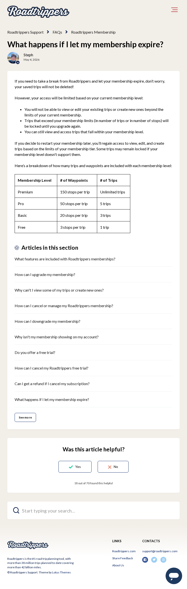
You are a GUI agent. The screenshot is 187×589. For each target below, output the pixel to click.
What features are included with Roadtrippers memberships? (65, 258)
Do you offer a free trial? (35, 352)
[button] (174, 10)
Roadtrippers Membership (93, 32)
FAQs (57, 32)
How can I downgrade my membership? (47, 321)
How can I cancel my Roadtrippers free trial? (51, 368)
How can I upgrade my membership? (45, 274)
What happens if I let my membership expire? (52, 399)
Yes (78, 467)
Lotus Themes (61, 572)
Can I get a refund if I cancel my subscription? (52, 383)
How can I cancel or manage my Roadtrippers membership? (64, 305)
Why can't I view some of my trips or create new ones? (59, 290)
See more (25, 417)
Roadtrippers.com (124, 551)
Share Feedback (122, 558)
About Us (118, 565)
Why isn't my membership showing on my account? (57, 336)
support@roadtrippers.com (160, 551)
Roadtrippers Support (25, 32)
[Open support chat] (174, 576)
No (116, 467)
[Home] (38, 12)
